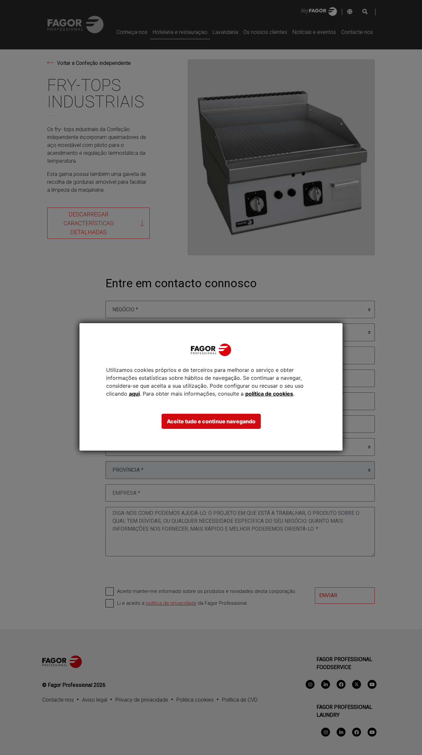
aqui (134, 393)
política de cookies (269, 393)
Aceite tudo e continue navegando (211, 421)
